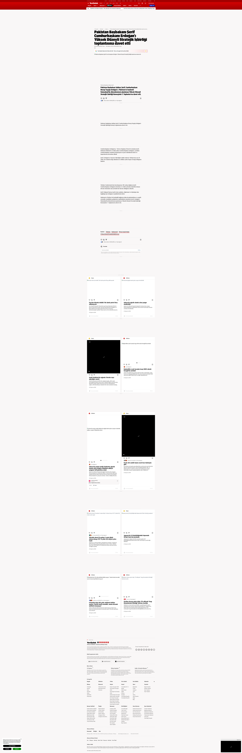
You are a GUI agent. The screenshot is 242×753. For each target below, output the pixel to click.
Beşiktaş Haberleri (148, 710)
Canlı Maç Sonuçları (148, 718)
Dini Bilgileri (124, 706)
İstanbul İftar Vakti (113, 715)
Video (111, 681)
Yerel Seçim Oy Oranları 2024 (114, 692)
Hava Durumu (136, 706)
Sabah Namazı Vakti (91, 713)
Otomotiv (100, 690)
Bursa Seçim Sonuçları (114, 701)
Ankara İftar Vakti (113, 716)
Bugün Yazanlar (147, 686)
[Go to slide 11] (106, 596)
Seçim (111, 684)
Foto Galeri (124, 681)
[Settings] (140, 6)
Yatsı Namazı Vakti (90, 719)
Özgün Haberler (101, 708)
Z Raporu (91, 740)
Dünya (88, 684)
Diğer (134, 698)
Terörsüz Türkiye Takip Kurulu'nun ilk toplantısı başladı (148, 8)
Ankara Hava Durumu (137, 710)
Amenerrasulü (124, 711)
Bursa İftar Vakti (113, 719)
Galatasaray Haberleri (148, 711)
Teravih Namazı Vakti (91, 721)
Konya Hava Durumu (137, 716)
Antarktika (89, 694)
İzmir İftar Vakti (113, 721)
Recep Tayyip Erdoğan (124, 231)
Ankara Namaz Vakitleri (91, 710)
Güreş (134, 694)
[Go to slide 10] (105, 596)
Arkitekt (109, 740)
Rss (100, 731)
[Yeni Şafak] (94, 3)
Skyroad (105, 740)
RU (106, 642)
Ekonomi (100, 684)
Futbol (134, 688)
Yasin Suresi (123, 710)
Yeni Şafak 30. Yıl (124, 686)
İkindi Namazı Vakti (90, 716)
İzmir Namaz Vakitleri (91, 711)
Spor (134, 684)
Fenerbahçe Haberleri (148, 713)
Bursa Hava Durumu (137, 713)
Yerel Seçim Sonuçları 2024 (114, 689)
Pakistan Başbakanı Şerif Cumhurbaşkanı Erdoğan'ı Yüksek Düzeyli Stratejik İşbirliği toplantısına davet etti (129, 29)
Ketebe (95, 740)
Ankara (106, 29)
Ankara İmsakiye (113, 711)
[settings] (145, 3)
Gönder (139, 250)
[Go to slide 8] (105, 460)
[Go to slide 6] (104, 460)
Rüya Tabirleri (124, 723)
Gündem (101, 29)
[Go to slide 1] (100, 460)
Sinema (122, 693)
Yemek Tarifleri (101, 710)
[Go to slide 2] (100, 596)
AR (102, 642)
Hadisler (123, 721)
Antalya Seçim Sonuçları (115, 702)
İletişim (95, 731)
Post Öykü (114, 740)
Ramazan (112, 706)
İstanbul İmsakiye (113, 710)
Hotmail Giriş (101, 711)
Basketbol (135, 686)
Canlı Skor (146, 716)
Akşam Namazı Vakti (91, 718)
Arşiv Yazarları (147, 691)
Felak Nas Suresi (124, 715)
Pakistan (108, 231)
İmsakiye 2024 (113, 708)
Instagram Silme (101, 715)
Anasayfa (96, 29)
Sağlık (122, 691)
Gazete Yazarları (147, 688)
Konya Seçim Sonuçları (114, 704)
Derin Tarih (100, 740)
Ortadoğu (89, 686)
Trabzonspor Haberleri (148, 715)
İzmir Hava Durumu (136, 711)
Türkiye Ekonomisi (102, 686)
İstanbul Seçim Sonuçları (115, 694)
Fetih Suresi (123, 716)
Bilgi (134, 699)
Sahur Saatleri (113, 724)
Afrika (88, 693)
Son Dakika (135, 681)
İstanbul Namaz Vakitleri (92, 708)
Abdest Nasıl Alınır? (125, 719)
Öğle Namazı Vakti (90, 715)
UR (108, 642)
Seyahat (123, 694)
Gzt (88, 740)
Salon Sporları (136, 696)
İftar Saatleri (112, 723)
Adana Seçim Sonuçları (114, 699)
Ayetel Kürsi (123, 713)
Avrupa (88, 688)
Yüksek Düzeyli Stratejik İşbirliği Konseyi (110, 234)
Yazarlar (146, 684)
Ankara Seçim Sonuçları (114, 696)
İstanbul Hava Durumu (137, 708)
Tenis (134, 691)
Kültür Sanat (123, 690)
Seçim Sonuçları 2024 (114, 686)
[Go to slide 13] (107, 596)
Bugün (88, 681)
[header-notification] (142, 3)
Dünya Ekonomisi (101, 688)
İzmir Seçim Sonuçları (114, 698)
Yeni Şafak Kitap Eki (125, 696)
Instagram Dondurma (102, 716)
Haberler (146, 681)
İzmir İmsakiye (113, 713)
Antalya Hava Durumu (137, 715)
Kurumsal (89, 731)
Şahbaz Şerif (115, 231)
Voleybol (134, 690)
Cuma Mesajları (124, 708)
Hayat (122, 684)
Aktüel (122, 688)
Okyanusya (89, 696)
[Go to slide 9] (106, 460)
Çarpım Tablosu (101, 713)
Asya (88, 690)
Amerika (88, 691)
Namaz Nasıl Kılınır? (125, 718)
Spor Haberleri (147, 706)
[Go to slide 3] (102, 460)
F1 (133, 693)
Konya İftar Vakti (113, 718)
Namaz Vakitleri (91, 706)
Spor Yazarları (147, 690)
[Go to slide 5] (102, 596)
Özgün (100, 706)
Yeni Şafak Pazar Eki (125, 698)
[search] (139, 3)
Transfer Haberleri (148, 708)
